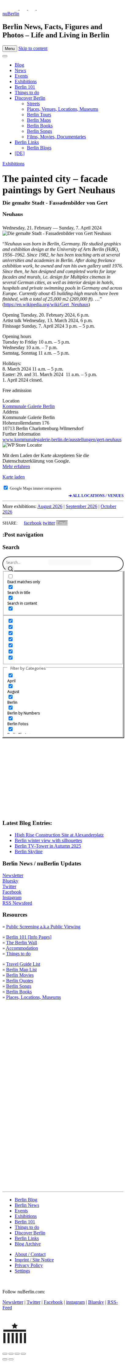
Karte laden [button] (13, 476)
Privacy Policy (29, 1265)
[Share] (11, 1354)
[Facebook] (32, 8)
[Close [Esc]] (4, 1354)
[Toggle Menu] (4, 56)
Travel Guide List (23, 964)
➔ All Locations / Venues (96, 496)
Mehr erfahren (16, 466)
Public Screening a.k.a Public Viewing (43, 926)
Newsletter (12, 875)
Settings (22, 1270)
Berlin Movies (20, 975)
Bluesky (10, 881)
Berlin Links (27, 142)
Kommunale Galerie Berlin (28, 406)
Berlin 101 (25, 87)
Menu (10, 48)
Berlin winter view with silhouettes (48, 840)
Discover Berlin (30, 98)
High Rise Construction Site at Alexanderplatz (59, 834)
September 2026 (81, 506)
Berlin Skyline (29, 851)
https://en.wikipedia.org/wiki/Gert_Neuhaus (46, 304)
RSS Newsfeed (17, 903)
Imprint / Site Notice (34, 1259)
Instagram (11, 897)
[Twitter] (15, 8)
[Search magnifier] (10, 569)
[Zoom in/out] (23, 1354)
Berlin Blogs (39, 147)
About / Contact (30, 1254)
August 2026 (49, 506)
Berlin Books (40, 125)
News (20, 70)
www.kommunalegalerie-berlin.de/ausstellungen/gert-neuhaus (61, 439)
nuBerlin (10, 13)
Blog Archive (28, 1243)
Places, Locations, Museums (33, 997)
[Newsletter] (6, 8)
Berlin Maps (39, 120)
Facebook (11, 892)
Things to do (27, 92)
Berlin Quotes (19, 980)
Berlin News (27, 1205)
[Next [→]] (11, 1359)
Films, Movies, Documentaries (56, 136)
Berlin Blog (26, 1199)
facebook (33, 523)
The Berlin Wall (21, 942)
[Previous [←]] (4, 1359)
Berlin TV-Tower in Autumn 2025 (48, 846)
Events (21, 76)
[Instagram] (24, 8)
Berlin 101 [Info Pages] (28, 937)
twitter (49, 523)
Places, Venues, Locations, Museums (62, 109)
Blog (19, 64)
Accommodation (22, 948)
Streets (33, 103)
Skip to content (32, 48)
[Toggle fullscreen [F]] (17, 1354)
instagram (75, 1302)
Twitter (9, 886)
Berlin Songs (39, 131)
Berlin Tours (39, 114)
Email (62, 523)
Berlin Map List (21, 969)
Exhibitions (26, 81)
